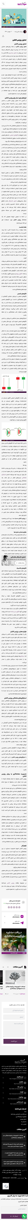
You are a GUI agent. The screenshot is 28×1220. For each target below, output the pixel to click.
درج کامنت (14, 1041)
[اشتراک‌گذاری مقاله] (3, 36)
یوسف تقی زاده (19, 32)
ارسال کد (15, 1216)
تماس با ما (23, 1124)
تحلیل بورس (23, 1119)
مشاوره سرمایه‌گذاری (21, 1117)
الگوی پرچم (19, 274)
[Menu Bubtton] (3, 4)
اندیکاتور (22, 656)
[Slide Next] (3, 967)
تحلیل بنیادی (13, 53)
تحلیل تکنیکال (12, 201)
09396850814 (6, 1178)
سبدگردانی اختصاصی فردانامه (18, 1114)
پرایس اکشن (11, 883)
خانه (25, 1112)
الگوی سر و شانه (15, 612)
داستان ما (23, 1122)
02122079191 (13, 1178)
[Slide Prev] (8, 967)
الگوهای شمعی (14, 135)
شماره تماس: (23, 1205)
